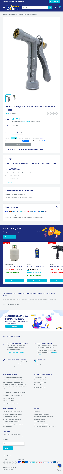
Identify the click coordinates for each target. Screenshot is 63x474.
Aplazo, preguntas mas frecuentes (43, 416)
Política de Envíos (39, 385)
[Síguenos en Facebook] (4, 462)
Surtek (29, 264)
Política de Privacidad (40, 380)
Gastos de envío (26, 121)
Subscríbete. (55, 1)
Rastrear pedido (7, 426)
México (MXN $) (7, 455)
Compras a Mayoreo (39, 419)
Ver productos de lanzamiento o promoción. (14, 1)
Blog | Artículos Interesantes (41, 414)
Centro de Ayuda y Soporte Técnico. (12, 414)
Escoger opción (37, 281)
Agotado (18, 144)
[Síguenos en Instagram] (7, 462)
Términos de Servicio (39, 387)
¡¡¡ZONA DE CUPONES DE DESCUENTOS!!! (45, 426)
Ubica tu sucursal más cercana (42, 424)
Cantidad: (8, 132)
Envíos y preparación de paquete (12, 419)
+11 (40, 269)
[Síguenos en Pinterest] (10, 462)
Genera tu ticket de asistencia (11, 421)
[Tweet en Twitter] (53, 113)
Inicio (4, 14)
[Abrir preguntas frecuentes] (59, 465)
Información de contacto (40, 377)
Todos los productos (12, 14)
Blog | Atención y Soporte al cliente (12, 411)
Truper (7, 113)
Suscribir (7, 448)
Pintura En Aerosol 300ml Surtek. (35, 266)
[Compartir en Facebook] (48, 113)
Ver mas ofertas (9, 236)
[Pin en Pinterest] (51, 113)
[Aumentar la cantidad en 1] (21, 132)
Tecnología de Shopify (8, 469)
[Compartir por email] (56, 113)
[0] (59, 7)
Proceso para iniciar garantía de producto (14, 424)
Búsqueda (37, 411)
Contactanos (14, 281)
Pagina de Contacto (39, 421)
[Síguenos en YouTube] (13, 462)
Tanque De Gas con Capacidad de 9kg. (14, 266)
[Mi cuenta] (55, 7)
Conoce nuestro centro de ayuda (15, 352)
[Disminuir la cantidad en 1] (13, 132)
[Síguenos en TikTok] (16, 462)
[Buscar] (50, 7)
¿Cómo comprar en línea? (10, 416)
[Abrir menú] (4, 7)
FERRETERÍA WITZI (9, 264)
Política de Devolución (40, 382)
